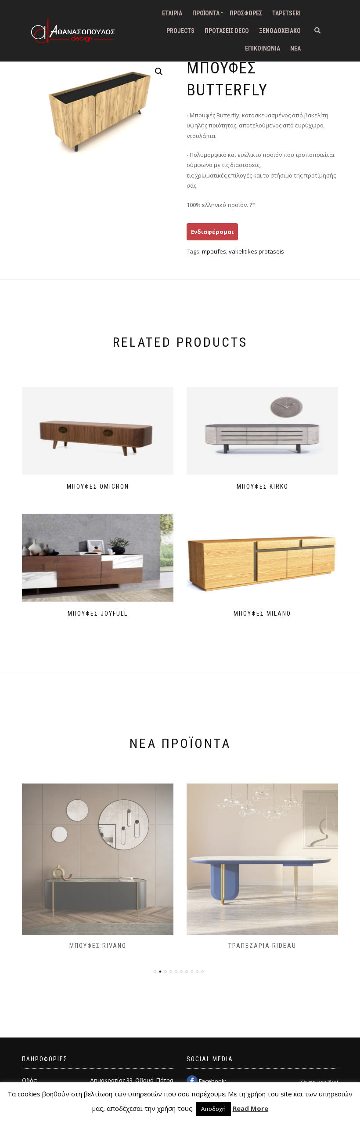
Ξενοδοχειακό (280, 30)
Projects (180, 30)
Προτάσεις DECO (227, 30)
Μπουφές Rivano (97, 945)
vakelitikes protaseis (256, 251)
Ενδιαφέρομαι (212, 232)
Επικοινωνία (262, 48)
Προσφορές (246, 13)
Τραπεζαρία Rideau (262, 945)
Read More (250, 1108)
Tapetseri (286, 13)
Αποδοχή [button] (213, 1109)
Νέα (295, 48)
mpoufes (214, 251)
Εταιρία (172, 13)
